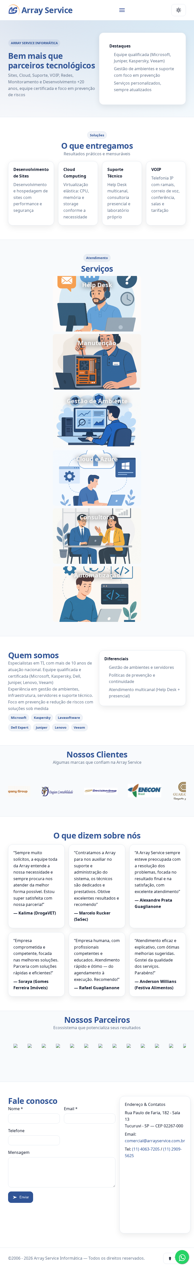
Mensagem (19, 1152)
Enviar (24, 1197)
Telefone (16, 1130)
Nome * (15, 1108)
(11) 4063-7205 (146, 1149)
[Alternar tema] (178, 10)
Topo (178, 1258)
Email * (71, 1108)
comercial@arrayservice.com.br (155, 1141)
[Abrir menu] (122, 10)
